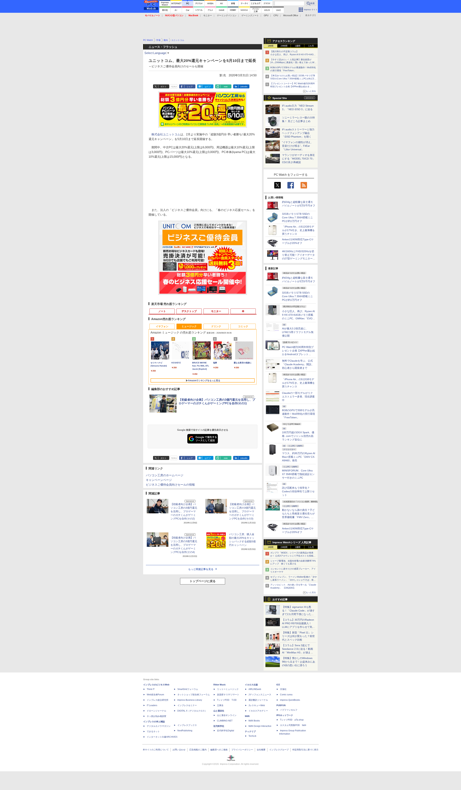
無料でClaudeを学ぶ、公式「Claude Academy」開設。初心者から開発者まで (298, 364)
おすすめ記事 (280, 599)
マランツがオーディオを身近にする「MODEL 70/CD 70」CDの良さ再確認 (298, 159)
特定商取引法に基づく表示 (305, 749)
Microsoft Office (290, 15)
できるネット (153, 731)
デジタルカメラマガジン (159, 726)
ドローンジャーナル (156, 711)
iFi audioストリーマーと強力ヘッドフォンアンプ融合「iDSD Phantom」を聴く (298, 133)
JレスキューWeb (257, 705)
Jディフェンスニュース (260, 694)
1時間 (270, 46)
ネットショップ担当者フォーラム (193, 694)
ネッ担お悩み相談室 (156, 716)
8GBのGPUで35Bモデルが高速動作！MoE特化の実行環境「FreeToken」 (298, 414)
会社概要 (261, 749)
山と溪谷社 (218, 711)
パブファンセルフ (288, 710)
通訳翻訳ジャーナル (258, 700)
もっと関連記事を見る (200, 569)
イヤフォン (162, 326)
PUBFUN (281, 705)
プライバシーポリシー (242, 749)
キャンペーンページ (159, 479)
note (226, 86)
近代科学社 (218, 726)
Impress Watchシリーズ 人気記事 (291, 542)
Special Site (279, 98)
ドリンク (216, 326)
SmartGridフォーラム (187, 689)
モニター (207, 15)
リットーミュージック (228, 689)
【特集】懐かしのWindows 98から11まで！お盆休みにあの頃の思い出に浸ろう (298, 662)
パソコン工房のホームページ (164, 475)
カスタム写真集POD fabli (293, 725)
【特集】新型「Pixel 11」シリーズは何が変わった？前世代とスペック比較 (298, 636)
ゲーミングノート (250, 15)
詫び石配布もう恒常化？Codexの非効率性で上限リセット (298, 491)
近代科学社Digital (225, 730)
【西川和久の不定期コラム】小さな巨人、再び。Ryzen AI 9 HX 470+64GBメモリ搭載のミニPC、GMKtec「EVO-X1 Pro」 (293, 54)
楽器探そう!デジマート (228, 694)
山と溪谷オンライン (226, 715)
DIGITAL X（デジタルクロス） (192, 711)
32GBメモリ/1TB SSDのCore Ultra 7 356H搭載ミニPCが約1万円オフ (297, 217)
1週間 (297, 46)
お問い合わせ (179, 749)
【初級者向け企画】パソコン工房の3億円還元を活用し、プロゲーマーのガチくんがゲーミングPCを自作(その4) (184, 544)
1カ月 (311, 46)
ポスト (164, 86)
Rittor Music (219, 684)
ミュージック (189, 326)
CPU (276, 15)
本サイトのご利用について (156, 749)
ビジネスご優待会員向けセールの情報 (170, 484)
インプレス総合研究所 (157, 700)
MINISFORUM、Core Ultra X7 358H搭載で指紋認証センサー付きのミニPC (298, 474)
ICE (278, 684)
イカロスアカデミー (258, 711)
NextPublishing (184, 730)
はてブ (208, 86)
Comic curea (286, 694)
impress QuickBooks (290, 700)
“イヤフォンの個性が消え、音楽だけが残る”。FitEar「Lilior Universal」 (297, 146)
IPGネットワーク (284, 715)
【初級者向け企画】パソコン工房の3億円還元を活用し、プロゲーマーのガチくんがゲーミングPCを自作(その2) (184, 511)
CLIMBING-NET (224, 720)
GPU (266, 15)
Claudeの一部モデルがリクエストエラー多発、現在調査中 (298, 396)
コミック (243, 326)
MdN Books (254, 720)
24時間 (284, 46)
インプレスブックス (187, 725)
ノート (162, 311)
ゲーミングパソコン (226, 15)
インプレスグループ (279, 749)
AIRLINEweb (255, 689)
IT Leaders (152, 705)
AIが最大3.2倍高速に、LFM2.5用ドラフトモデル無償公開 (298, 332)
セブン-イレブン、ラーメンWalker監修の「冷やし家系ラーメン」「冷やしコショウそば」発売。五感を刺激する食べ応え (293, 580)
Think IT (151, 689)
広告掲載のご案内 (198, 749)
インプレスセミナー (187, 705)
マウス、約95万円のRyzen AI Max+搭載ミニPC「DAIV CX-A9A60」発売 (298, 457)
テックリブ (250, 731)
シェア (190, 86)
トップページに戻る (203, 581)
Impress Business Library (189, 700)
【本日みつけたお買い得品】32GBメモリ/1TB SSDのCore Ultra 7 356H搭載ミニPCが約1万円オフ (293, 78)
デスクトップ (189, 311)
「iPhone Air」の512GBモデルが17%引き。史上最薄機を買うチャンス (298, 230)
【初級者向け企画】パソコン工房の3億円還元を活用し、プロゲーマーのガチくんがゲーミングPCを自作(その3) (242, 511)
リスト (174, 86)
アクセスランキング (283, 41)
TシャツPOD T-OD (227, 700)
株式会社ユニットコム (165, 134)
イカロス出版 (251, 684)
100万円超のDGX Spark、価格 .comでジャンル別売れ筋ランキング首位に (298, 436)
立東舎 (220, 705)
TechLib (252, 736)
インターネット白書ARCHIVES (162, 737)
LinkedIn (243, 86)
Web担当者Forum (155, 694)
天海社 (283, 689)
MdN (247, 716)
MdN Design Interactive (260, 726)
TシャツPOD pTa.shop (292, 720)
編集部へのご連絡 (219, 749)
